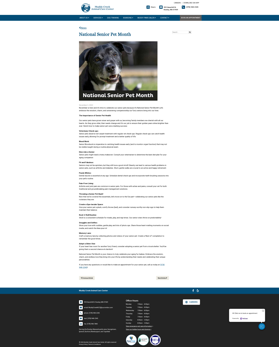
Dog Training (113, 18)
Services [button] (97, 18)
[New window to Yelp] (197, 291)
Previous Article (87, 278)
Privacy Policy (83, 344)
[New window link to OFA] (156, 339)
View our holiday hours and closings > (138, 329)
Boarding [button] (127, 18)
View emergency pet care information (139, 326)
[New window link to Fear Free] (132, 339)
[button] (262, 326)
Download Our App (191, 3)
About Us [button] (84, 18)
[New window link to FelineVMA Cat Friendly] (144, 339)
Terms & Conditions (94, 344)
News (84, 28)
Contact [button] (164, 18)
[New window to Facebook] (193, 291)
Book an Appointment (190, 18)
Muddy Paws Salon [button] (146, 18)
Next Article (162, 278)
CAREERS (177, 3)
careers (193, 302)
